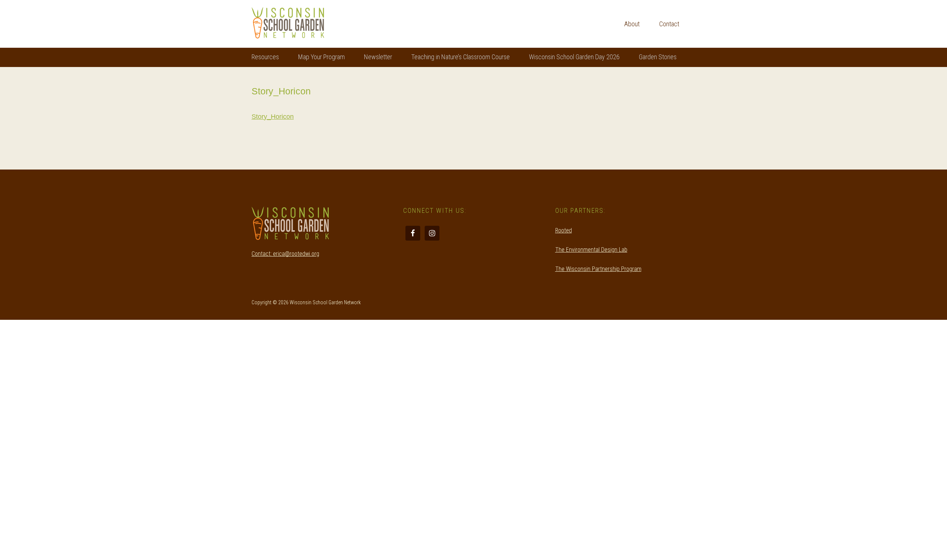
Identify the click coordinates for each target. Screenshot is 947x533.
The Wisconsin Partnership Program (598, 268)
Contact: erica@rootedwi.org (285, 253)
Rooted (563, 230)
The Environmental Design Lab (591, 249)
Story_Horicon (273, 116)
